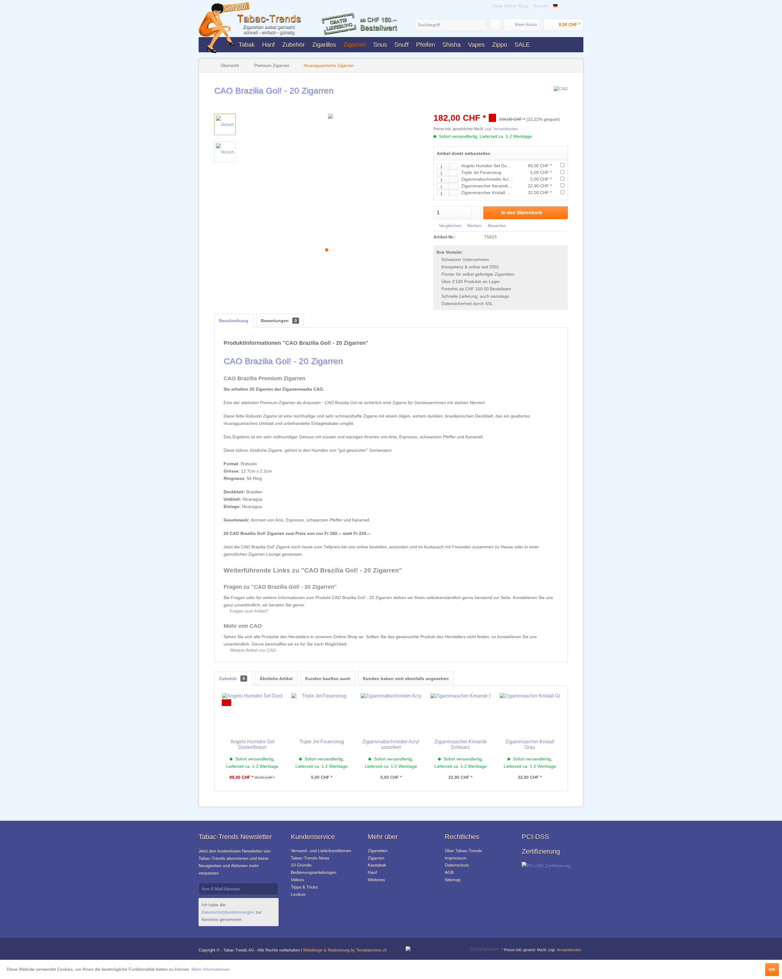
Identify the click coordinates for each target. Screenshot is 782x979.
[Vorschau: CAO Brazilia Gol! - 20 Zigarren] (225, 124)
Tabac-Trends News (310, 858)
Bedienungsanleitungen (313, 872)
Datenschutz (457, 865)
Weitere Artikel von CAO (252, 650)
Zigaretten (378, 850)
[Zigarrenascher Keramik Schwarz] (460, 714)
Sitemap (453, 879)
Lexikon (298, 894)
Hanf (372, 872)
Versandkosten (569, 950)
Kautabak (377, 865)
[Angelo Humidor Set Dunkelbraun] (252, 714)
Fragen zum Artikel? (248, 611)
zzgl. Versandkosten (501, 129)
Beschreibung (233, 320)
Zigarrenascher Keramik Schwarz (493, 185)
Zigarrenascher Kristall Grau (488, 192)
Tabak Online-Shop (510, 5)
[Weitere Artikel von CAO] (561, 97)
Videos (297, 879)
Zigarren (376, 858)
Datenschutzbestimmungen (228, 912)
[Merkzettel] (495, 25)
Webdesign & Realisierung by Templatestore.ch (345, 950)
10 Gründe (301, 865)
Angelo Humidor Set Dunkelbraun (493, 165)
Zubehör (232, 678)
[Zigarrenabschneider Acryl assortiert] (391, 714)
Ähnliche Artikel (276, 678)
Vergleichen (450, 225)
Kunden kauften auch (327, 678)
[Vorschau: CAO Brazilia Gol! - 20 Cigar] (225, 152)
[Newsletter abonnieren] (270, 889)
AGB (449, 872)
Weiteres (376, 879)
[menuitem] (451, 25)
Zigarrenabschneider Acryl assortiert (496, 179)
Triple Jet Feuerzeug (481, 172)
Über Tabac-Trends (463, 850)
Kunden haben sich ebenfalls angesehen (406, 678)
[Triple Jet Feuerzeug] (321, 714)
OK (772, 969)
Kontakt (541, 5)
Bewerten (496, 225)
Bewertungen (279, 320)
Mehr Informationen (211, 969)
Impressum (455, 858)
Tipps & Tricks (304, 887)
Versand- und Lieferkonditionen (321, 850)
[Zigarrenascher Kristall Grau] (530, 714)
